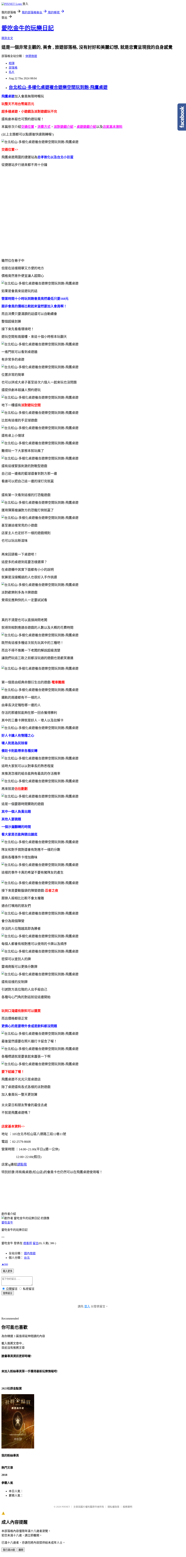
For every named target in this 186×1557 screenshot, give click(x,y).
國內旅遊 (30, 1253)
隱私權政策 (113, 1506)
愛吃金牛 (7, 1222)
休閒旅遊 (31, 56)
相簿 (12, 63)
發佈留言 (7, 1293)
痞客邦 (27, 1243)
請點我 (22, 1164)
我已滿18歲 (9, 1549)
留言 (36, 1243)
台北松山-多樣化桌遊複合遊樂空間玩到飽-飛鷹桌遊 (58, 87)
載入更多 (7, 1271)
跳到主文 (7, 38)
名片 (12, 72)
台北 (27, 1257)
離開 (21, 1549)
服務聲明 (127, 1506)
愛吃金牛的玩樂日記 (27, 28)
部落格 (13, 67)
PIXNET (66, 1506)
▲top (4, 1264)
